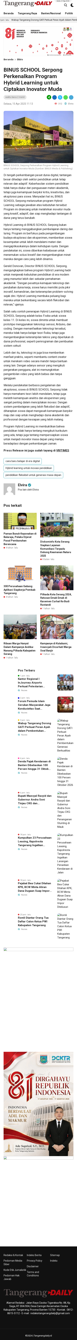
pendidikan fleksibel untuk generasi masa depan (33, 475)
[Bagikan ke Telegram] (70, 97)
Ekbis (20, 59)
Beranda (9, 13)
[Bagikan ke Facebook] (54, 97)
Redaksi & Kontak (13, 1255)
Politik (69, 13)
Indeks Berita (34, 1255)
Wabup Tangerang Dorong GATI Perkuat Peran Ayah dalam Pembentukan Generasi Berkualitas (34, 727)
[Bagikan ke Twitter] (60, 97)
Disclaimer (33, 1266)
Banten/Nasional (51, 13)
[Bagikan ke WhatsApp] (65, 97)
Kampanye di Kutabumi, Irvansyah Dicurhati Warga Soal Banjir (55, 647)
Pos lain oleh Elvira (28, 489)
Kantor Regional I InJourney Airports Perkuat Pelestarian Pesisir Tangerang (30, 682)
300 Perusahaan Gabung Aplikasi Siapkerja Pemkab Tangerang (19, 590)
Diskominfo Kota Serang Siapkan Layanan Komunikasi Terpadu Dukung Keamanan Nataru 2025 (55, 548)
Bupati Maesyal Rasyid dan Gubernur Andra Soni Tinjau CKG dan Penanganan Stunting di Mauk (35, 799)
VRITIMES (62, 450)
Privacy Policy (34, 1260)
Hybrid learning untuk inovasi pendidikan (29, 468)
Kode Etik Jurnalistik (15, 1270)
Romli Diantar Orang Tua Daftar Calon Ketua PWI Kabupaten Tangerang (33, 921)
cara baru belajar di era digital (23, 461)
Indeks (53, 1260)
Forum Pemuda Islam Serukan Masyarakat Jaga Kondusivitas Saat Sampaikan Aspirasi (34, 705)
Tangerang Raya (27, 13)
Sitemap (55, 1255)
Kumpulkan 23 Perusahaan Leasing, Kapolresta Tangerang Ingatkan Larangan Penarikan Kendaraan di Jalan (35, 841)
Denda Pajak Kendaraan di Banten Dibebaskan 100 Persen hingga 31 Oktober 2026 (34, 765)
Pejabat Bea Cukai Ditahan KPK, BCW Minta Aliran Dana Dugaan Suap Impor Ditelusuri (34, 887)
